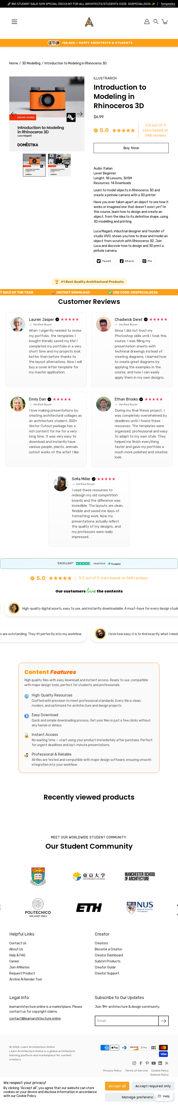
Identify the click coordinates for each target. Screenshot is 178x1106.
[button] (156, 21)
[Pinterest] (147, 1063)
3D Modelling (31, 63)
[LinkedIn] (160, 1063)
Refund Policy (159, 1074)
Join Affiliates (19, 967)
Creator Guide (105, 967)
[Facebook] (141, 1063)
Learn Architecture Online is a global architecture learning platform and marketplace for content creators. (42, 1055)
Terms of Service (136, 1070)
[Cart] (165, 21)
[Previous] (14, 114)
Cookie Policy (160, 1070)
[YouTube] (154, 1063)
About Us (16, 949)
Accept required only (153, 1086)
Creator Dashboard (109, 955)
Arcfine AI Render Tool (25, 979)
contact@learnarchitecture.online (35, 1019)
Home (13, 63)
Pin (150, 261)
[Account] (147, 21)
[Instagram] (134, 1063)
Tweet (106, 261)
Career (14, 961)
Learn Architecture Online (38, 1047)
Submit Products (108, 961)
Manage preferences (139, 1097)
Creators (101, 943)
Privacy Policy (112, 1070)
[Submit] (163, 1021)
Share (129, 261)
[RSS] (167, 1063)
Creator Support (107, 973)
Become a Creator (108, 949)
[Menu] (14, 22)
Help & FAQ (17, 955)
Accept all (117, 1086)
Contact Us (17, 943)
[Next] (79, 114)
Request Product (22, 973)
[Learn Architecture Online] (89, 21)
